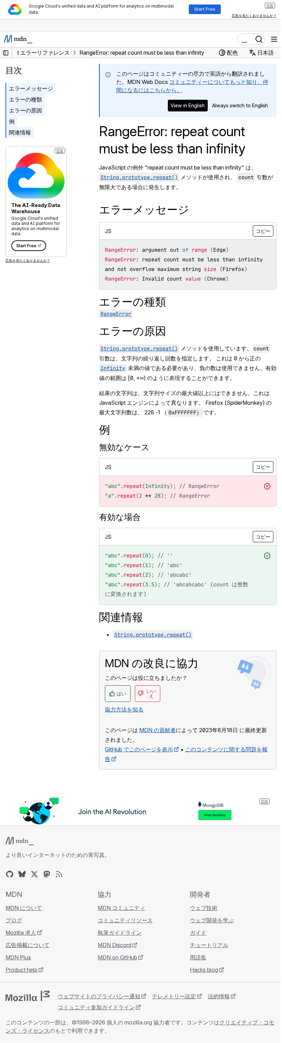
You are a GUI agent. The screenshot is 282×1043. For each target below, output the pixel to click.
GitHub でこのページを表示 (139, 749)
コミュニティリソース (125, 920)
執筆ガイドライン (120, 932)
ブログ (14, 920)
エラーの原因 (25, 110)
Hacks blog (204, 969)
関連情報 (20, 132)
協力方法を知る (124, 709)
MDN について (24, 907)
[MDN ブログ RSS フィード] (59, 874)
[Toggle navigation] (274, 39)
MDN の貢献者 (157, 730)
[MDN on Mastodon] (47, 874)
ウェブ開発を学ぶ (212, 920)
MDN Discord (114, 945)
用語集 (198, 957)
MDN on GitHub (117, 957)
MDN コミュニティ (121, 907)
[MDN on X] (34, 874)
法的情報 (219, 996)
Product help (21, 969)
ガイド (198, 932)
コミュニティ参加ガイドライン (96, 1007)
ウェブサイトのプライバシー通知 (99, 996)
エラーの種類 (25, 99)
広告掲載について (28, 945)
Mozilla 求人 (21, 932)
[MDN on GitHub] (10, 874)
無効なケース (124, 447)
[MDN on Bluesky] (22, 874)
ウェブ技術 (203, 907)
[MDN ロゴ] (20, 841)
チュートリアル (209, 945)
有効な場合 (120, 517)
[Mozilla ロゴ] (28, 996)
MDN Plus (18, 957)
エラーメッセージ (31, 88)
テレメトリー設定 (174, 996)
